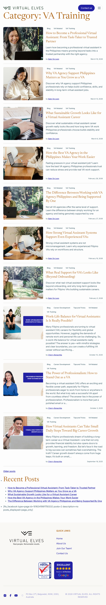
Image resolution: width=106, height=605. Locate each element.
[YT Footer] (16, 595)
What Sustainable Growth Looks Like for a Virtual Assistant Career (42, 494)
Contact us (86, 8)
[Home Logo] (23, 8)
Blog (48, 28)
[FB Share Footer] (5, 595)
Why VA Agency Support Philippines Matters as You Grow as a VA (42, 491)
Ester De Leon (53, 59)
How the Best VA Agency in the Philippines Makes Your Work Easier (43, 497)
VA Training (70, 28)
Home (59, 538)
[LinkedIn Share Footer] (10, 595)
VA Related (58, 28)
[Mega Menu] (99, 8)
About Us (61, 543)
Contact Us (62, 553)
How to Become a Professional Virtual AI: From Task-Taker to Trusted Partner (51, 487)
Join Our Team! (64, 548)
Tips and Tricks (79, 308)
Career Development (62, 308)
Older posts (9, 471)
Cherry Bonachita (55, 355)
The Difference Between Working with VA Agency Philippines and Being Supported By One (55, 501)
